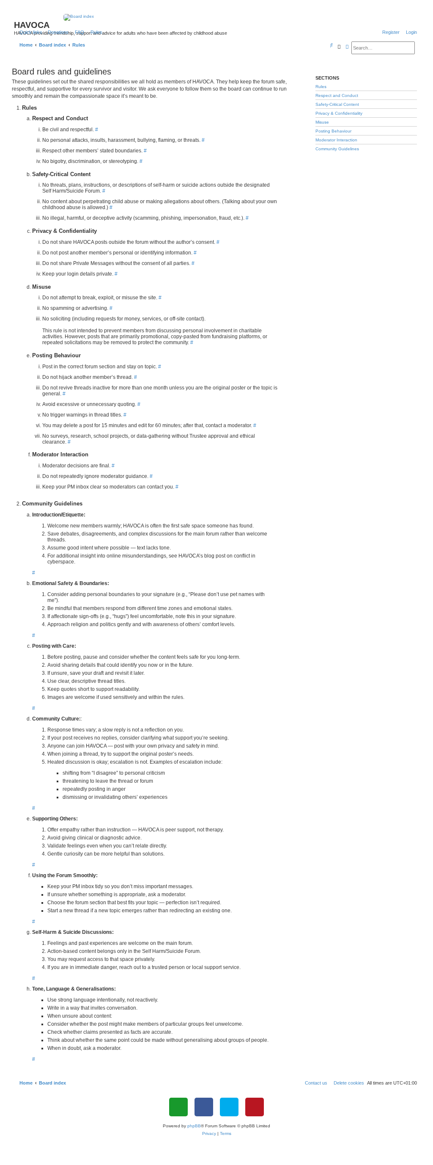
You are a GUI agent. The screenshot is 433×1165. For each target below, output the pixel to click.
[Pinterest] (254, 1107)
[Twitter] (229, 1107)
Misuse (322, 122)
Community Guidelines (337, 148)
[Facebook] (204, 1107)
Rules (320, 86)
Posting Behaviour (333, 131)
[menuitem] (56, 32)
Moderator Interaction (336, 140)
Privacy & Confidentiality (338, 113)
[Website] (178, 1107)
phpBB (194, 1126)
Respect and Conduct (336, 95)
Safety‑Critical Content (337, 104)
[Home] (216, 17)
